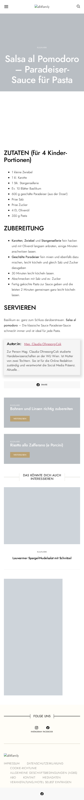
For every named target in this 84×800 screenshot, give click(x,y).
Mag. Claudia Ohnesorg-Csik (42, 344)
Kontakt (29, 777)
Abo (13, 777)
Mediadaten (52, 777)
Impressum (12, 763)
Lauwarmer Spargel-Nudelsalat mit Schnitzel (42, 558)
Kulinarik (42, 47)
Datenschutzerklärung (45, 763)
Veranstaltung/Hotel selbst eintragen (40, 782)
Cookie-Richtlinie (23, 768)
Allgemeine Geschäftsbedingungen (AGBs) (43, 773)
